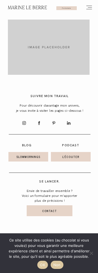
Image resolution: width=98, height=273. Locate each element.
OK (42, 265)
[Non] (91, 253)
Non (57, 265)
